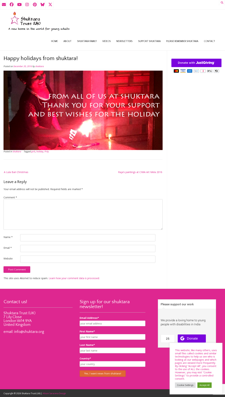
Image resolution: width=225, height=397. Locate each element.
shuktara (39, 66)
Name (8, 237)
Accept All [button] (205, 385)
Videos (106, 41)
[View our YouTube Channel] (19, 4)
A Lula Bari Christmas (16, 172)
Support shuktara (149, 41)
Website (8, 258)
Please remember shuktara (182, 41)
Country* (85, 358)
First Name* (87, 331)
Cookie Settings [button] (185, 385)
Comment (10, 197)
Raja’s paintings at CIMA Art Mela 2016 (140, 172)
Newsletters (124, 41)
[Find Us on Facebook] (12, 4)
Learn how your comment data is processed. (74, 278)
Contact (209, 41)
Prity (46, 151)
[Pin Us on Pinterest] (35, 4)
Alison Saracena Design (54, 393)
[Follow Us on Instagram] (27, 4)
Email (8, 247)
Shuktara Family (87, 41)
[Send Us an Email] (4, 4)
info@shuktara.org (29, 332)
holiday (39, 151)
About (67, 41)
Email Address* (89, 318)
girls (33, 151)
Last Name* (87, 345)
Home (54, 41)
